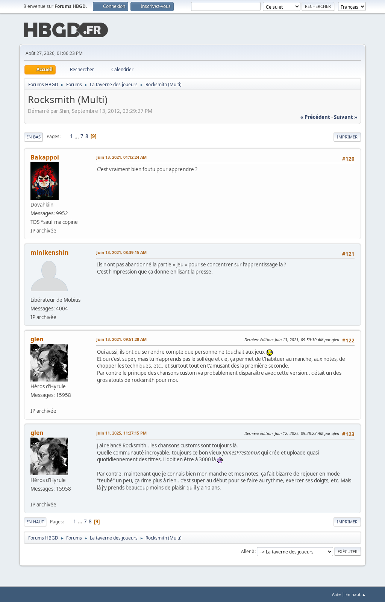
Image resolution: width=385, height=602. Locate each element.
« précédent (315, 117)
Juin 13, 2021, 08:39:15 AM (121, 252)
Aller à (248, 551)
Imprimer (347, 137)
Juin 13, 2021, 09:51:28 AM (121, 339)
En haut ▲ (356, 594)
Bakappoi (44, 157)
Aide (336, 594)
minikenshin (49, 252)
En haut (35, 521)
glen (37, 339)
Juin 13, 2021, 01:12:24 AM (121, 157)
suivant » (345, 117)
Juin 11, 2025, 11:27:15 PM (121, 433)
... (77, 136)
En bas (33, 137)
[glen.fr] (33, 402)
